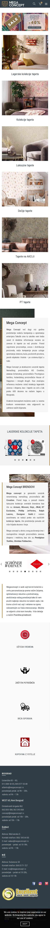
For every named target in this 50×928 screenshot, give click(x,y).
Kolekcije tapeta (25, 119)
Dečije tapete (25, 210)
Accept (25, 924)
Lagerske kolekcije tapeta (25, 74)
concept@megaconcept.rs (13, 813)
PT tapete (25, 302)
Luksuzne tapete (25, 165)
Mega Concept (13, 329)
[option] (13, 447)
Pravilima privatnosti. (23, 615)
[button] (1, 564)
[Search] (34, 4)
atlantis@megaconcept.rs (13, 787)
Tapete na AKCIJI (25, 256)
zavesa (9, 374)
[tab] (15, 459)
